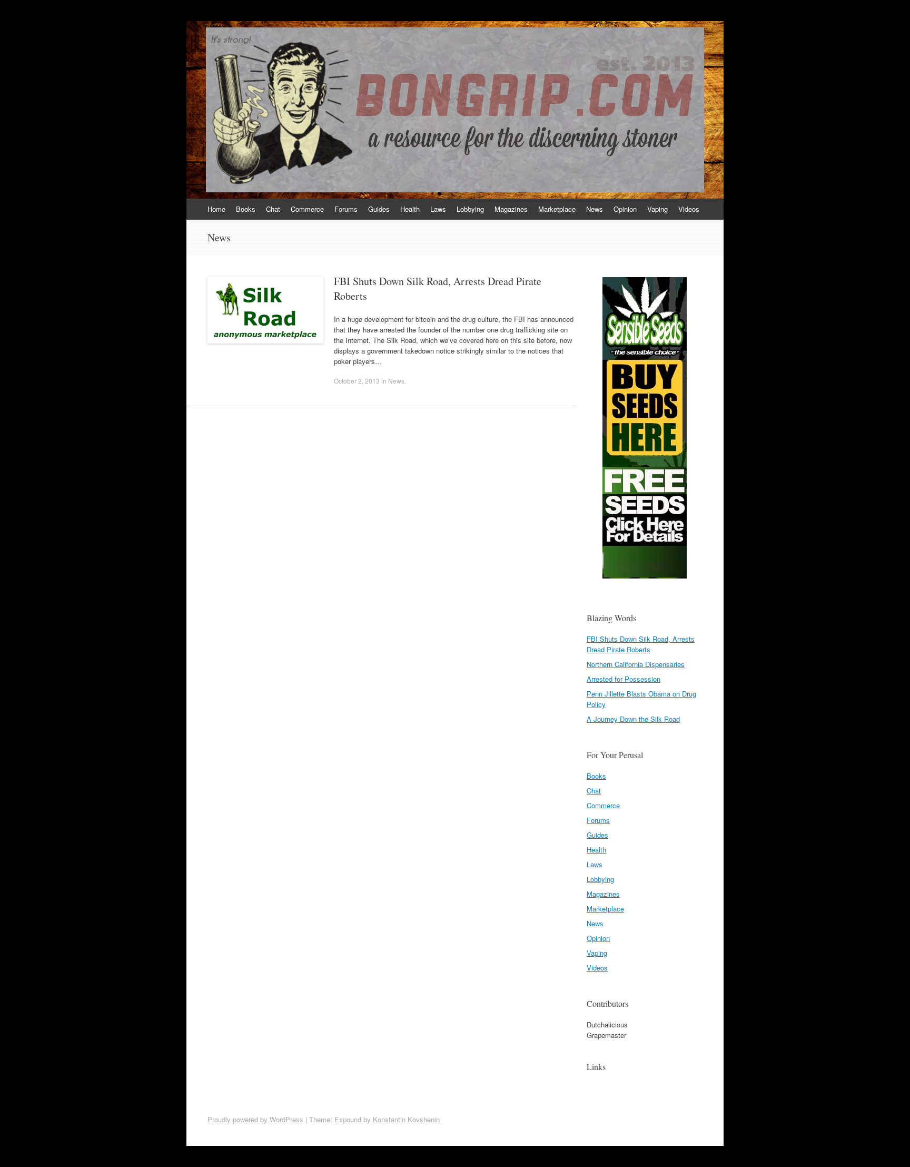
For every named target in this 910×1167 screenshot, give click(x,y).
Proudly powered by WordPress (255, 1119)
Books (245, 209)
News (594, 209)
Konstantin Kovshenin (406, 1119)
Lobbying (470, 209)
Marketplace (557, 209)
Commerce (307, 209)
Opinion (625, 209)
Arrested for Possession (623, 679)
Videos (688, 209)
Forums (346, 209)
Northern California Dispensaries (636, 664)
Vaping (657, 209)
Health (410, 209)
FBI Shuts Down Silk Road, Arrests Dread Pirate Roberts (641, 644)
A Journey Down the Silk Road (633, 719)
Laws (438, 209)
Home (216, 209)
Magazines (511, 209)
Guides (379, 209)
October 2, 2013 (357, 380)
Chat (273, 209)
